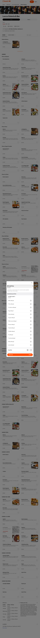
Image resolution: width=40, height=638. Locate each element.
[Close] (32, 283)
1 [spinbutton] (29, 350)
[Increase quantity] (31, 350)
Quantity (10, 350)
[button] (20, 354)
